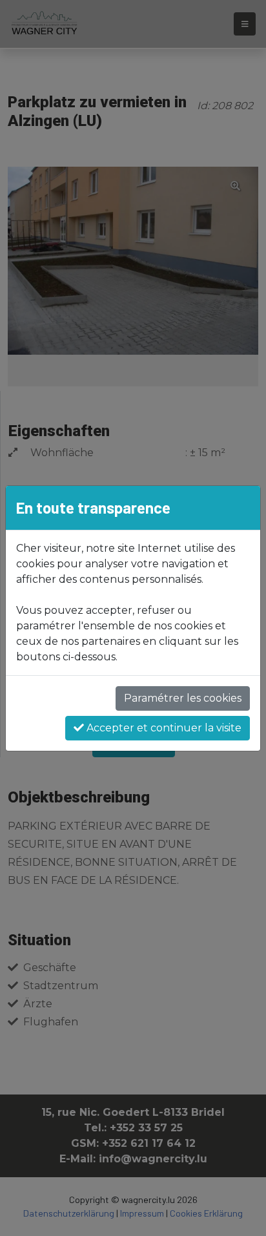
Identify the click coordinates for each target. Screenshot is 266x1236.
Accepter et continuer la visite (162, 728)
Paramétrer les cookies (182, 698)
